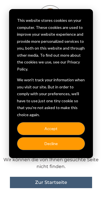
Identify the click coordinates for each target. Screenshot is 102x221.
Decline (51, 143)
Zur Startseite (51, 182)
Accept (51, 128)
